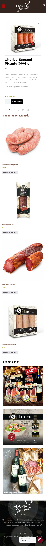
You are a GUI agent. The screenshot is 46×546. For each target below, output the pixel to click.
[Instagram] (25, 534)
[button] (3, 6)
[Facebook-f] (21, 534)
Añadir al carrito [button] (9, 173)
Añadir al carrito (17, 102)
